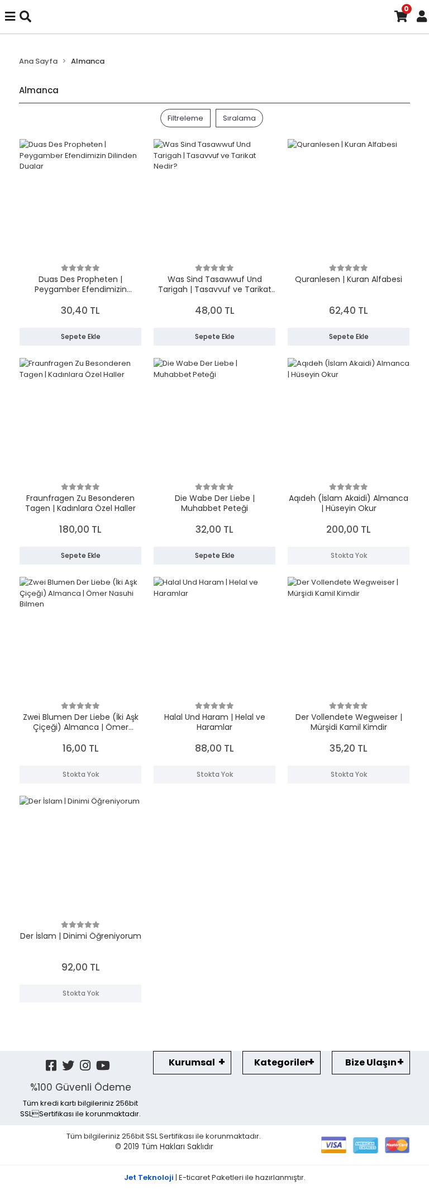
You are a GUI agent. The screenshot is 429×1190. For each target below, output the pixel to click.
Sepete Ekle (81, 336)
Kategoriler (281, 1062)
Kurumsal (192, 1062)
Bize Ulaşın (371, 1062)
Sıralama (239, 118)
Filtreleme (185, 118)
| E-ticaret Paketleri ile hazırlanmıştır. (215, 1177)
